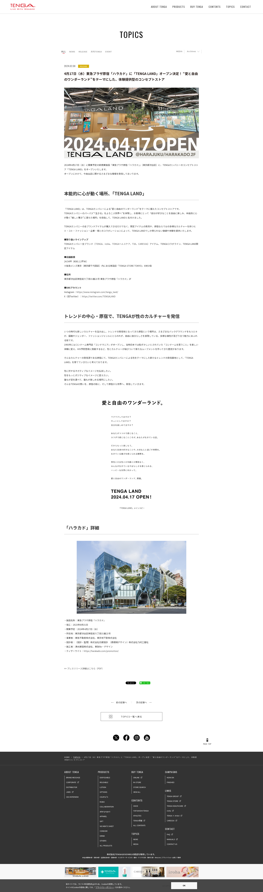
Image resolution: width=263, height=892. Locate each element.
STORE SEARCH (139, 787)
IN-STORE (137, 782)
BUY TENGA (196, 6)
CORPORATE (71, 782)
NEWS (72, 51)
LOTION (103, 787)
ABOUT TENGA (159, 6)
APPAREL (103, 816)
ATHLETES (137, 816)
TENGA (98, 243)
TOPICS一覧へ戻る (131, 716)
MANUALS (171, 839)
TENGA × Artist (173, 816)
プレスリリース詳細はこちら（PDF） (85, 668)
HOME (67, 757)
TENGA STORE (172, 801)
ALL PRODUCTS (106, 845)
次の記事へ (141, 702)
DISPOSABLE (105, 777)
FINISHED (170, 782)
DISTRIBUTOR (71, 787)
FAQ (168, 834)
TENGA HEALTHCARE (175, 806)
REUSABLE (104, 782)
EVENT (108, 51)
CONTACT (245, 6)
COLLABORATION (107, 806)
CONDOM (103, 831)
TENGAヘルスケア (121, 243)
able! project (105, 811)
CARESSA (142, 243)
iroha (107, 243)
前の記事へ (121, 702)
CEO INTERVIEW (72, 797)
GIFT (101, 821)
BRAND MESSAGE (73, 777)
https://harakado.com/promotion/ (101, 651)
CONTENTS (215, 6)
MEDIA (179, 51)
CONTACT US (172, 844)
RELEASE (83, 51)
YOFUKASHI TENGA (141, 811)
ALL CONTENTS (139, 825)
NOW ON (170, 777)
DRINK (102, 836)
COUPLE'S (104, 797)
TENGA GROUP (173, 796)
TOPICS (230, 6)
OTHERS (103, 841)
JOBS (68, 792)
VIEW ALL (137, 792)
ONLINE (136, 777)
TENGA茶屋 (137, 820)
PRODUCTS (178, 6)
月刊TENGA (96, 51)
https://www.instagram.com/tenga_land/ (97, 292)
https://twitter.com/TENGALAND (98, 296)
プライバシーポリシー (104, 887)
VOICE (135, 806)
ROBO (102, 802)
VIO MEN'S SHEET (107, 826)
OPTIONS (103, 792)
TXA (134, 243)
